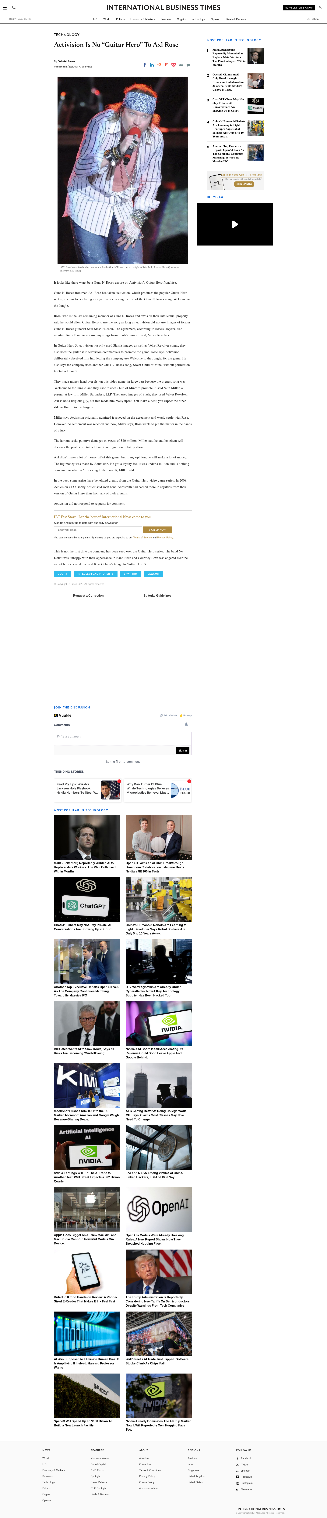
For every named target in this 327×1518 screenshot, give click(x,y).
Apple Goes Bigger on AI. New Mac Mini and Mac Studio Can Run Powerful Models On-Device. (85, 1239)
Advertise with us (148, 1488)
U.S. (95, 19)
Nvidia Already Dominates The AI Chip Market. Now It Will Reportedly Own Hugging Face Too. (158, 1425)
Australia (192, 1458)
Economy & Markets (142, 19)
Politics (120, 19)
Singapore (193, 1470)
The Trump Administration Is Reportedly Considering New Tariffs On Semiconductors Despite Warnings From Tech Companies (158, 1301)
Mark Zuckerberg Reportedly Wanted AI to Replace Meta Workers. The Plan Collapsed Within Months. (85, 867)
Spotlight (95, 1476)
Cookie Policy (146, 1482)
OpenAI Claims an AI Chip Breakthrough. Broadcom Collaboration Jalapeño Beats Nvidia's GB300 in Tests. (155, 867)
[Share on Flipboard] (166, 64)
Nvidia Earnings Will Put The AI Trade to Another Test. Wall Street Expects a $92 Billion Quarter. (87, 1177)
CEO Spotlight (99, 1488)
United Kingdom (196, 1476)
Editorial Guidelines (157, 595)
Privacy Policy (165, 537)
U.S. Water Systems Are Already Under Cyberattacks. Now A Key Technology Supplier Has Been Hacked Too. (153, 991)
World (107, 19)
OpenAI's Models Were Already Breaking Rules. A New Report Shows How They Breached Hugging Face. (155, 1239)
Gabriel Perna (66, 61)
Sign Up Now (244, 184)
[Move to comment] (188, 64)
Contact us (145, 1464)
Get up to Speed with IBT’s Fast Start (241, 175)
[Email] (181, 64)
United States (195, 1482)
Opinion (215, 19)
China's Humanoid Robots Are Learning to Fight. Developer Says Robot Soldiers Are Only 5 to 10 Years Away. (156, 929)
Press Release (99, 1482)
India (190, 1464)
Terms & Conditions (150, 1470)
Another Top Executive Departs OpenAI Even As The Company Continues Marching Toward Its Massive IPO (86, 991)
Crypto (181, 19)
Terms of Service (142, 537)
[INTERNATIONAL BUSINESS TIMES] (163, 8)
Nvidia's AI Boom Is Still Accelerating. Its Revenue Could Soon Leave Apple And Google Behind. (154, 1053)
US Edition (312, 19)
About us (144, 1458)
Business (166, 19)
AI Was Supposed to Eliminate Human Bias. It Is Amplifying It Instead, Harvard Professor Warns (86, 1363)
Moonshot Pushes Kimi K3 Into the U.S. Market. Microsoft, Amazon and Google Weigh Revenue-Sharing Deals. (86, 1115)
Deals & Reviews (236, 19)
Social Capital (98, 1464)
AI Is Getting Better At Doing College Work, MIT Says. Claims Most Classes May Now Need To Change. (156, 1115)
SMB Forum (97, 1470)
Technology (198, 19)
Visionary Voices (100, 1458)
